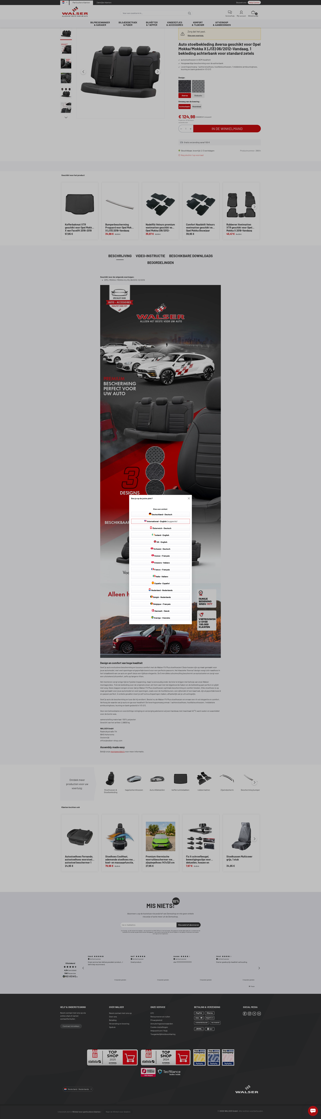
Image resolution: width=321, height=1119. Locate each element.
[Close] (189, 498)
